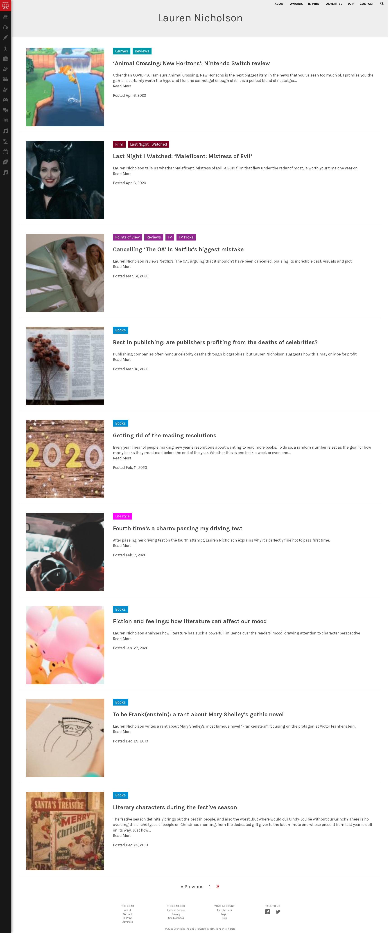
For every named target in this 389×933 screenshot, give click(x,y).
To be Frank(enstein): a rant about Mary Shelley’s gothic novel (198, 714)
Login (224, 914)
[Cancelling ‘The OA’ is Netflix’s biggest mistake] (65, 309)
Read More (122, 86)
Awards (296, 4)
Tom (212, 928)
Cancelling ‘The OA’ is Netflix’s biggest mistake (178, 249)
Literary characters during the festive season (175, 807)
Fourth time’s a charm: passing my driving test (177, 528)
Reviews (142, 51)
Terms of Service (176, 910)
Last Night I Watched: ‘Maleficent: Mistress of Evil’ (182, 156)
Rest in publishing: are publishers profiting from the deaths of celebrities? (215, 342)
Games (121, 51)
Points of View (127, 237)
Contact (367, 4)
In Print (314, 4)
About (280, 4)
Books (120, 330)
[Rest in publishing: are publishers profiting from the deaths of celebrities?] (65, 402)
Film (119, 144)
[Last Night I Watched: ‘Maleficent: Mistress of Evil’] (65, 216)
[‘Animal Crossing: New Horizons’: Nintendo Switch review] (65, 123)
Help (224, 918)
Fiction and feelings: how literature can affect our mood (190, 621)
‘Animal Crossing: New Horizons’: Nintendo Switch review (191, 63)
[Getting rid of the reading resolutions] (65, 495)
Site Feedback (176, 918)
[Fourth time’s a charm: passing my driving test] (65, 588)
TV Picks (186, 237)
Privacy (176, 914)
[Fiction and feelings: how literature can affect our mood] (65, 681)
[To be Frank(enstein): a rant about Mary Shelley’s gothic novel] (65, 774)
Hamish (219, 928)
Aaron (231, 928)
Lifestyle (122, 516)
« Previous (192, 886)
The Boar (190, 928)
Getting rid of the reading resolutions (164, 435)
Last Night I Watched (148, 144)
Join (351, 4)
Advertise (334, 4)
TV (170, 237)
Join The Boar (224, 910)
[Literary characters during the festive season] (65, 867)
